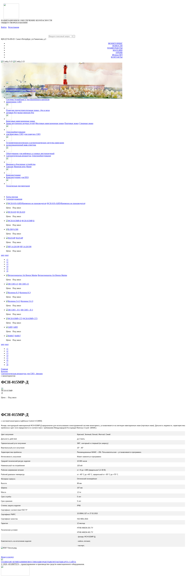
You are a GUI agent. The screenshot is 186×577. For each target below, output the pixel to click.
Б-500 (15, 229)
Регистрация (13, 27)
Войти (4, 27)
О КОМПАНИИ (18, 562)
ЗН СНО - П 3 (27, 310)
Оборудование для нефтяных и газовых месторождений (30, 153)
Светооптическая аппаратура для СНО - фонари (27, 89)
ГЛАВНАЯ (6, 562)
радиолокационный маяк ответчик (21, 145)
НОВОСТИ (117, 46)
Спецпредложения (14, 199)
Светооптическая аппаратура (18, 156)
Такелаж (9, 166)
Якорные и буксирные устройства (20, 164)
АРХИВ (119, 52)
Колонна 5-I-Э (27, 301)
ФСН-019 (21, 212)
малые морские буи (25, 113)
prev (3, 255)
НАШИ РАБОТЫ (114, 48)
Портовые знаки (71, 123)
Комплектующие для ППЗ (17, 177)
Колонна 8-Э (25, 292)
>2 (7, 262)
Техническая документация (18, 186)
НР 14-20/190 (25, 247)
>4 (7, 266)
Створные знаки (86, 123)
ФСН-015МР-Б (28, 221)
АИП (15, 327)
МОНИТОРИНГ (115, 43)
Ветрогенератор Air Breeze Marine (52, 275)
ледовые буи (11, 113)
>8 (7, 365)
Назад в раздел (7, 557)
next (6, 255)
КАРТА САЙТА (69, 562)
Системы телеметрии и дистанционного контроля (27, 99)
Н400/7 (18, 336)
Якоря (28, 166)
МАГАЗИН (117, 50)
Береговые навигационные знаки (20, 121)
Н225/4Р (19, 238)
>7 (7, 362)
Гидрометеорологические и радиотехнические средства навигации (35, 143)
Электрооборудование (15, 132)
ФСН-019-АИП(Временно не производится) (66, 203)
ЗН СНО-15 (24, 284)
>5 (7, 269)
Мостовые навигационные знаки (49, 123)
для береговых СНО (15, 134)
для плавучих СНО (32, 134)
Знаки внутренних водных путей (20, 123)
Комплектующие (13, 175)
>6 (7, 271)
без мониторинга (13, 91)
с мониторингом (28, 91)
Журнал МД (117, 55)
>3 (7, 264)
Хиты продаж (12, 197)
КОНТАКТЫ (116, 57)
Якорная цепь (20, 166)
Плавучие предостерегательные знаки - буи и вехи (28, 110)
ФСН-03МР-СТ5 (30, 318)
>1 (7, 259)
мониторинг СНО (14, 102)
